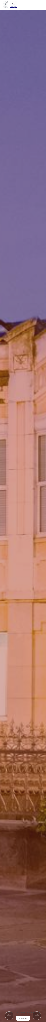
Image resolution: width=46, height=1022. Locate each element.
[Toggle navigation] (42, 4)
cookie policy (35, 1012)
